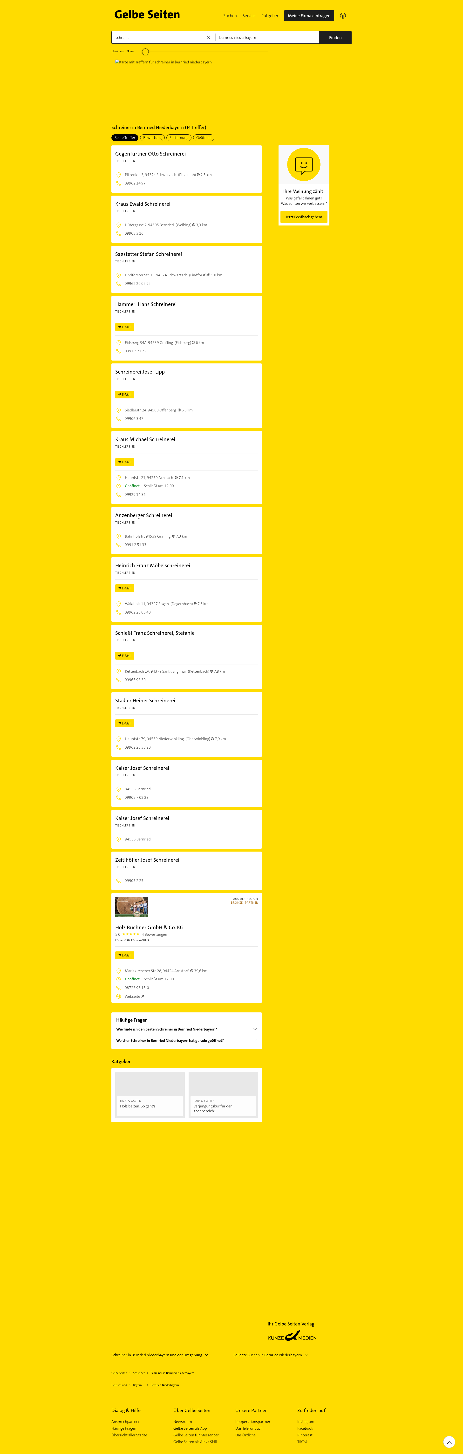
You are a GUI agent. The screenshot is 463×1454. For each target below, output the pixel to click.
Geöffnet (203, 137)
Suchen (230, 16)
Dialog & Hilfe (126, 1410)
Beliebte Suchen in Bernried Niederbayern (267, 1355)
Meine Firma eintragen (309, 16)
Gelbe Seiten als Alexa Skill (195, 1442)
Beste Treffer (125, 137)
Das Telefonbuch (249, 1428)
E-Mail (126, 327)
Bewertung (152, 137)
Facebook (305, 1428)
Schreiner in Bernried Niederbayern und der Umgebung (156, 1355)
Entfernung (179, 137)
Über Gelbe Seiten (192, 1410)
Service (249, 16)
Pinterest (305, 1435)
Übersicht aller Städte (129, 1435)
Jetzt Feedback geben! (304, 216)
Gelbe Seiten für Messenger (196, 1435)
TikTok (302, 1442)
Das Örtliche (245, 1435)
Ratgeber (269, 16)
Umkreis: (122, 51)
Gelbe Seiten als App (190, 1428)
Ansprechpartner (125, 1421)
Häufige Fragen (123, 1428)
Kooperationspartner (252, 1421)
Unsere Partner (251, 1410)
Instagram (305, 1421)
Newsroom (182, 1421)
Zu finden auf (311, 1410)
